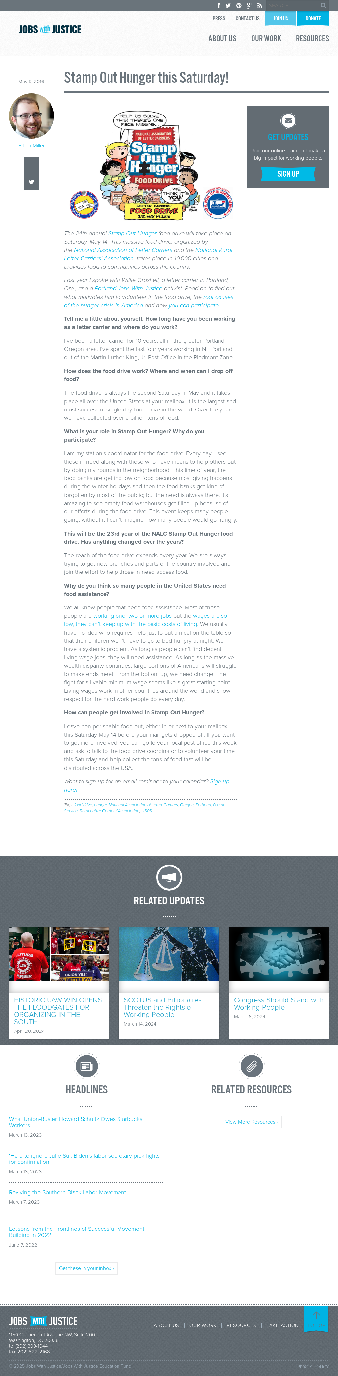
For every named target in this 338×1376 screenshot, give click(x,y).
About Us (222, 39)
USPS (146, 811)
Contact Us (248, 19)
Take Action (283, 1325)
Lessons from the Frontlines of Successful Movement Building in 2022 (76, 1232)
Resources (312, 39)
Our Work (266, 39)
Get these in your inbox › (86, 1268)
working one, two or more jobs (132, 615)
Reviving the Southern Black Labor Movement (67, 1192)
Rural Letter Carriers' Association (109, 811)
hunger (100, 805)
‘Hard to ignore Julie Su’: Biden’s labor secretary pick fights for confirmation (84, 1159)
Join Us (281, 19)
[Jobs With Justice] (50, 29)
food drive (83, 805)
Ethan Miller (31, 145)
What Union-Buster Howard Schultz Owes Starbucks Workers (75, 1122)
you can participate (194, 305)
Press (219, 19)
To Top (316, 1325)
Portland (203, 805)
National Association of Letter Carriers (143, 805)
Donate (313, 19)
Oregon (187, 805)
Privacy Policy (312, 1367)
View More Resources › (251, 1122)
